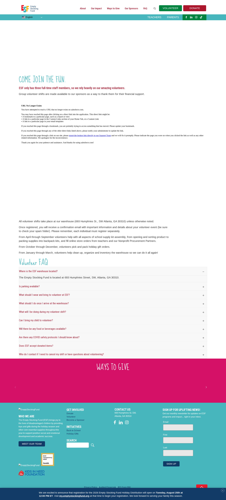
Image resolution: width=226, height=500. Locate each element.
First (165, 435)
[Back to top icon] (201, 487)
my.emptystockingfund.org (74, 496)
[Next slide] (206, 387)
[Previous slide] (15, 387)
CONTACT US (123, 409)
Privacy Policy (90, 487)
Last (165, 447)
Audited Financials (107, 487)
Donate (70, 413)
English (29, 17)
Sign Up (171, 464)
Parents (173, 17)
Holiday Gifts (72, 434)
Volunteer (71, 417)
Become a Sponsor (75, 420)
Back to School (74, 430)
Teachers (154, 17)
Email (165, 422)
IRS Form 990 (124, 487)
